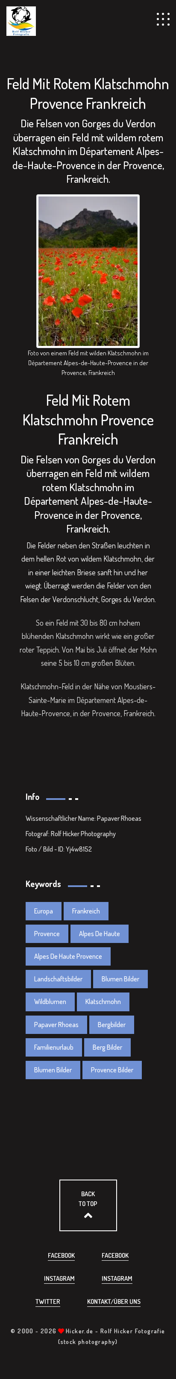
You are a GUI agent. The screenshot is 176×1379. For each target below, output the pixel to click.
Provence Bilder (112, 1070)
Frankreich (86, 911)
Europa (43, 911)
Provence (47, 933)
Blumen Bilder (120, 979)
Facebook (61, 1255)
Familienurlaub (53, 1047)
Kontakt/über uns (114, 1301)
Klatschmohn (103, 1001)
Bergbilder (112, 1024)
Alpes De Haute (99, 933)
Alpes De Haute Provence (68, 956)
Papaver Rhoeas (56, 1024)
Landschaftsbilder (58, 979)
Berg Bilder (107, 1047)
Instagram (59, 1278)
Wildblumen (50, 1001)
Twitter (47, 1301)
